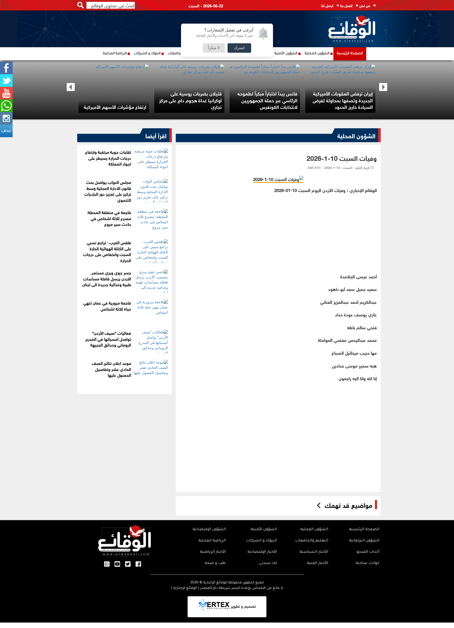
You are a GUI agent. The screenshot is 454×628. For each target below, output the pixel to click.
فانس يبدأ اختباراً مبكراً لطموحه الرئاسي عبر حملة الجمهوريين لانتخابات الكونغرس (362, 100)
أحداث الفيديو (368, 552)
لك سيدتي (268, 563)
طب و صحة (215, 563)
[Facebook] (6, 68)
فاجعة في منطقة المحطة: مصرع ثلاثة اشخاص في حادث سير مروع (109, 217)
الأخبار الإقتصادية (262, 552)
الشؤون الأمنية (286, 54)
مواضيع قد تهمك (348, 504)
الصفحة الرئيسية (350, 54)
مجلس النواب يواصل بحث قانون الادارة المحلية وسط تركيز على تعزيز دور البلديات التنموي (107, 190)
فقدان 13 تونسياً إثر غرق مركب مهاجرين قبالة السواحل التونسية (134, 103)
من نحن (364, 5)
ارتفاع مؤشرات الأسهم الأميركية (210, 106)
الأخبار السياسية (314, 552)
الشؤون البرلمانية (364, 541)
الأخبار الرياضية (213, 552)
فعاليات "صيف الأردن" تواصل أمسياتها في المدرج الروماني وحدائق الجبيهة (108, 338)
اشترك (239, 48)
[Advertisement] (278, 230)
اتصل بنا (346, 5)
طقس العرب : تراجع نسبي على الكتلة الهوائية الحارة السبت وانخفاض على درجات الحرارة (107, 251)
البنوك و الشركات (147, 54)
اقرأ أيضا (156, 135)
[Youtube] (6, 93)
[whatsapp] (6, 105)
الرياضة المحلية (115, 54)
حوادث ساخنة (367, 563)
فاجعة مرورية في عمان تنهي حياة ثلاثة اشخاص (107, 305)
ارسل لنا (327, 5)
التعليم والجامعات (311, 541)
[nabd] (6, 131)
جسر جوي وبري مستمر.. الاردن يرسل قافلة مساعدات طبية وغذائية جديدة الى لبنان (106, 278)
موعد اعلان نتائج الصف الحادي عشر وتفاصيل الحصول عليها (111, 368)
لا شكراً (214, 48)
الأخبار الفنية (317, 563)
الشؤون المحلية (317, 54)
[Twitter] (6, 80)
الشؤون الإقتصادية (209, 530)
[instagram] (6, 118)
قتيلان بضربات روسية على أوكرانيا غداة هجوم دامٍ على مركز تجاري (285, 100)
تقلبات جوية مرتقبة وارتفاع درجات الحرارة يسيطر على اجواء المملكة (108, 157)
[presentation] (71, 87)
